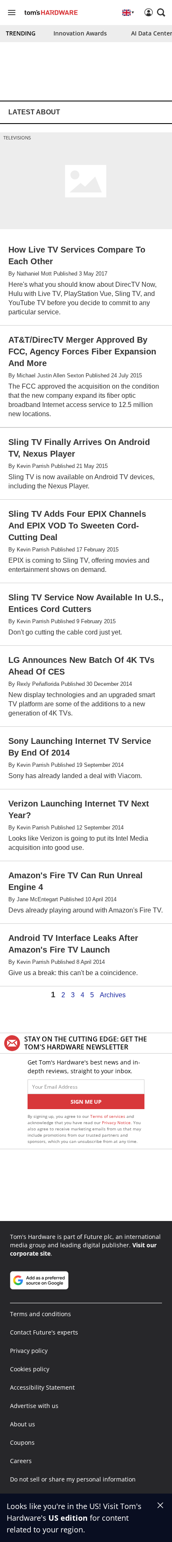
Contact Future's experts (44, 1332)
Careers (21, 1461)
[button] (161, 12)
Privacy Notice (116, 1122)
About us (22, 1424)
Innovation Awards (80, 33)
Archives (113, 995)
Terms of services (108, 1116)
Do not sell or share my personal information (73, 1479)
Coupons (22, 1442)
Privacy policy (29, 1351)
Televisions (17, 137)
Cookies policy (29, 1369)
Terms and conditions (40, 1314)
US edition (68, 1518)
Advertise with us (34, 1406)
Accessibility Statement (42, 1387)
